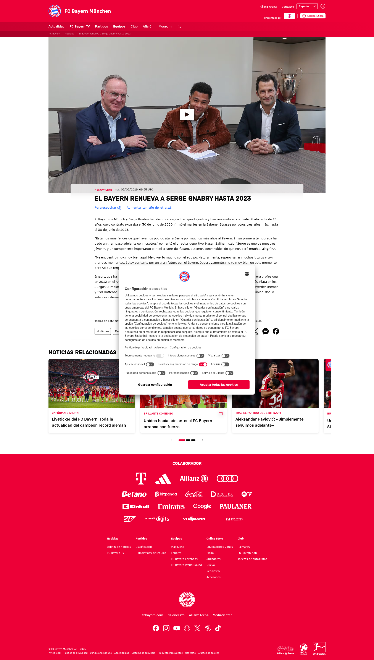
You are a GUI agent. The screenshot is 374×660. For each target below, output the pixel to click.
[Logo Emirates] (171, 506)
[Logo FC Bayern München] (187, 599)
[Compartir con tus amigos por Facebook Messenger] (265, 331)
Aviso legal (55, 653)
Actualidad (56, 26)
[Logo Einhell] (136, 506)
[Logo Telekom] (141, 478)
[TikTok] (218, 628)
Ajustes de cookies (208, 653)
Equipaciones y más (219, 546)
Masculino (177, 546)
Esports (176, 552)
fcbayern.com (152, 615)
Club (134, 26)
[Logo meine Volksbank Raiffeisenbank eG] (234, 519)
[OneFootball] (207, 628)
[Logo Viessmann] (194, 519)
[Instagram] (166, 628)
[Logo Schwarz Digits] (157, 519)
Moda (210, 552)
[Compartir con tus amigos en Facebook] (275, 331)
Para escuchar (105, 207)
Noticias (69, 33)
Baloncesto (176, 615)
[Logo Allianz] (194, 478)
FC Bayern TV (80, 26)
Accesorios (213, 577)
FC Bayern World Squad (186, 564)
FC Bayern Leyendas (184, 558)
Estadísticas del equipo (151, 552)
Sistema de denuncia (143, 653)
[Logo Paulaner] (236, 506)
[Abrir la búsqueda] (179, 26)
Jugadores (213, 558)
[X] (197, 628)
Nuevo (210, 564)
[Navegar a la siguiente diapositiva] (202, 440)
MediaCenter (222, 615)
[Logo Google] (202, 506)
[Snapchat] (187, 628)
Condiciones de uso (101, 653)
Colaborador (187, 463)
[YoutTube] (176, 628)
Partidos (101, 26)
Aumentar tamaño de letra (146, 207)
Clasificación (144, 546)
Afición (148, 26)
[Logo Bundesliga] (319, 648)
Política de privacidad (75, 653)
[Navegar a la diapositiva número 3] (193, 440)
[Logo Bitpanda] (166, 494)
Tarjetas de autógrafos (252, 558)
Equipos (119, 26)
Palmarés (244, 546)
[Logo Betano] (134, 494)
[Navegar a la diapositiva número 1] (182, 440)
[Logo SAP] (130, 519)
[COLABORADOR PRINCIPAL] (289, 16)
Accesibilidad (121, 653)
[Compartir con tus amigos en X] (255, 331)
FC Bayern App (247, 552)
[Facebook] (155, 628)
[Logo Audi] (227, 478)
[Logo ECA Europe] (304, 649)
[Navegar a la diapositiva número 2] (188, 440)
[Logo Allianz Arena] (285, 650)
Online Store (214, 538)
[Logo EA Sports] (247, 494)
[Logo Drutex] (222, 494)
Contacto (288, 6)
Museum (165, 26)
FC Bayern (54, 33)
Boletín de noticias (119, 546)
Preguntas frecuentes (170, 653)
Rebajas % (213, 570)
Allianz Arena (268, 6)
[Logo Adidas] (163, 478)
